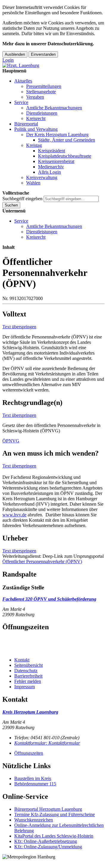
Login (8, 60)
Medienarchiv (51, 166)
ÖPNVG (10, 440)
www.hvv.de (14, 514)
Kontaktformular (47, 742)
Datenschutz (25, 670)
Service (21, 102)
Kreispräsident (51, 150)
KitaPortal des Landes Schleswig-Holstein (53, 835)
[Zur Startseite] (20, 65)
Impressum (24, 686)
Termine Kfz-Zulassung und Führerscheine (54, 814)
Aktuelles (23, 80)
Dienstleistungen (41, 113)
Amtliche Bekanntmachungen (54, 107)
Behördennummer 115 (35, 783)
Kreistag (34, 145)
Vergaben (35, 97)
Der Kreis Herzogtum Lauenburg (57, 134)
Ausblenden (15, 54)
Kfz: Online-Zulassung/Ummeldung (48, 846)
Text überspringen (19, 326)
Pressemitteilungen (43, 86)
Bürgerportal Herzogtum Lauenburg (48, 809)
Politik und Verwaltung (36, 129)
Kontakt (21, 659)
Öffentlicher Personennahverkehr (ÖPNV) (42, 561)
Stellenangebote (41, 91)
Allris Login (49, 172)
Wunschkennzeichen (33, 819)
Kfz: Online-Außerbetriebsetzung (45, 841)
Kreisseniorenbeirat (56, 161)
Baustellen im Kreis (32, 778)
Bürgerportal (26, 123)
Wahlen (33, 182)
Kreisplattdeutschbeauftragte (64, 156)
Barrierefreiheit (28, 675)
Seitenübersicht (28, 665)
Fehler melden (27, 681)
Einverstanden (43, 54)
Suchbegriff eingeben (22, 198)
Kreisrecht (35, 118)
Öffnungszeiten (28, 753)
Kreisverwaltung (41, 177)
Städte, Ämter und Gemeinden (66, 139)
